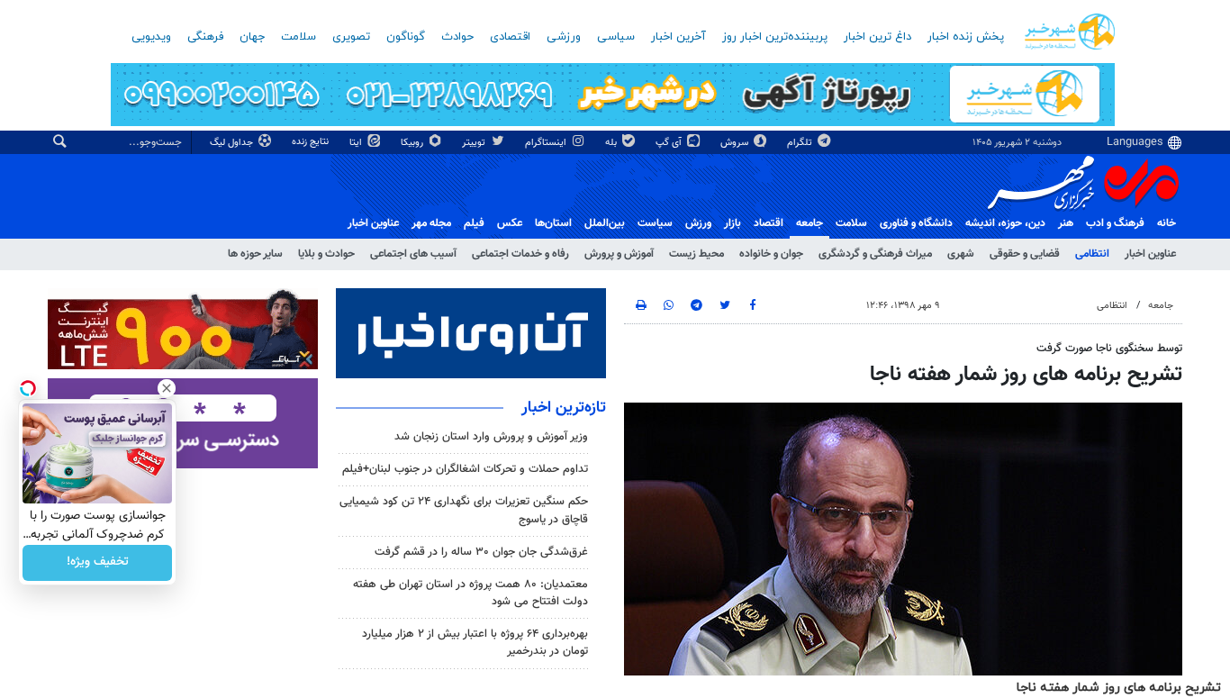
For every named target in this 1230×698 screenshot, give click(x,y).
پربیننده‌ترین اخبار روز (775, 37)
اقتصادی (510, 37)
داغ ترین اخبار (877, 37)
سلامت (298, 37)
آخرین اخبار (678, 37)
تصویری (351, 37)
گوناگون (405, 37)
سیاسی (616, 37)
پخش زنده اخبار (965, 37)
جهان (252, 37)
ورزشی (564, 37)
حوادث (457, 37)
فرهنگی (205, 37)
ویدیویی (151, 37)
